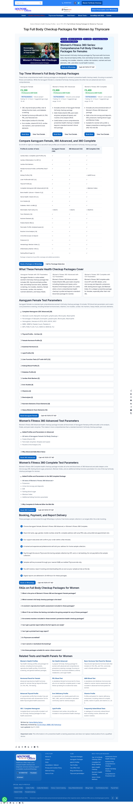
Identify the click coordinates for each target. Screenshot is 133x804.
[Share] (16, 747)
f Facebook (33, 773)
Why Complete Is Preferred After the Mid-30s (38, 504)
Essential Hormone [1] (30, 347)
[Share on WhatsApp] (19, 747)
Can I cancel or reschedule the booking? (36, 644)
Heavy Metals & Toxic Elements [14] (34, 410)
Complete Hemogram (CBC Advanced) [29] (37, 312)
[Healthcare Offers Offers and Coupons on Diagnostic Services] (23, 10)
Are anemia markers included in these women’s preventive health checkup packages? (53, 619)
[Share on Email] (34, 747)
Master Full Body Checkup (92, 3)
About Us (48, 756)
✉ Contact (20, 777)
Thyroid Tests (114, 788)
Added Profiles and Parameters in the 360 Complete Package (44, 476)
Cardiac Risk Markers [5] (31, 378)
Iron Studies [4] (27, 385)
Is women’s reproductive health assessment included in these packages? (48, 606)
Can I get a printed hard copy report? (35, 631)
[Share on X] (22, 747)
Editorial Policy (49, 770)
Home (24, 15)
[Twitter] (78, 3)
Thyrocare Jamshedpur (77, 773)
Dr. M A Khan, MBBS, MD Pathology (49, 725)
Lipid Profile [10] (28, 353)
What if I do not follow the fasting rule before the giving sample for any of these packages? (55, 612)
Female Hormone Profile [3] (32, 340)
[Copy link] (37, 747)
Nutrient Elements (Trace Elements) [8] (36, 404)
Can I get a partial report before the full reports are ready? (43, 625)
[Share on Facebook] (25, 747)
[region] (66, 204)
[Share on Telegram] (31, 747)
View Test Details (39, 134)
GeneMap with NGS (97, 15)
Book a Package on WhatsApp (31, 264)
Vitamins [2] (26, 391)
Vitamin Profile (18, 792)
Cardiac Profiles (30, 788)
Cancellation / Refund (51, 765)
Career (108, 15)
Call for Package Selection (55, 264)
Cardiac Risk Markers (42, 788)
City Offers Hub (75, 768)
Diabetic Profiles (18, 788)
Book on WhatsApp (68, 67)
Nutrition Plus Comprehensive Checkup (110, 764)
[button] (45, 15)
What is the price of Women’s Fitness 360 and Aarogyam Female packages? (49, 593)
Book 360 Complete (27, 510)
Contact (47, 759)
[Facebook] (75, 3)
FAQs (46, 762)
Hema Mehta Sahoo (36, 722)
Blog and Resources (76, 770)
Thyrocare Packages (76, 756)
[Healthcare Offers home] (28, 757)
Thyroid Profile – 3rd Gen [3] (32, 334)
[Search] (40, 3)
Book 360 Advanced (27, 457)
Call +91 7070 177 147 (86, 67)
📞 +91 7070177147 (22, 773)
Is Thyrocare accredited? (31, 637)
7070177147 (67, 3)
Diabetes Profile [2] (29, 372)
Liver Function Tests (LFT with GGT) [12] (36, 359)
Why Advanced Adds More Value (33, 452)
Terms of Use (49, 773)
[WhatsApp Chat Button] (4, 799)
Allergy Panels (89, 788)
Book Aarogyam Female (28, 416)
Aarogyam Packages (76, 759)
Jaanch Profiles (74, 762)
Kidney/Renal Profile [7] (30, 366)
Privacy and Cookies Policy (53, 768)
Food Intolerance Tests (102, 788)
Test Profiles (74, 765)
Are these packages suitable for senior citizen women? (41, 650)
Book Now (25, 134)
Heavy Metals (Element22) (75, 788)
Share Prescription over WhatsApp (104, 10)
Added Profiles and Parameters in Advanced (38, 432)
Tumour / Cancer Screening (58, 788)
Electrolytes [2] (27, 397)
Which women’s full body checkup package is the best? (42, 600)
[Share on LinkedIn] (28, 747)
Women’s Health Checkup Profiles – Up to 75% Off (50, 24)
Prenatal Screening (30, 792)
